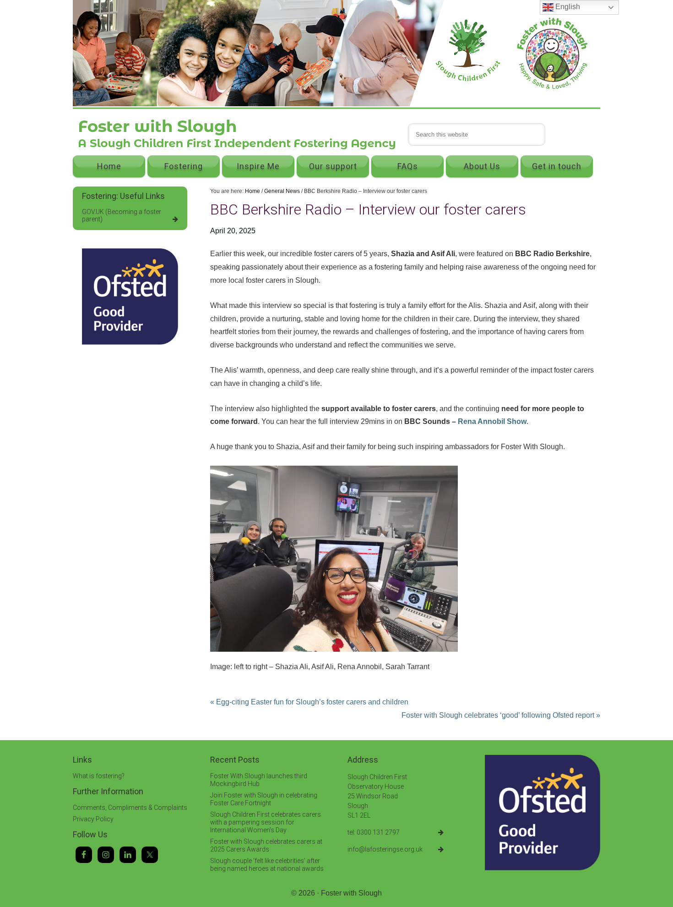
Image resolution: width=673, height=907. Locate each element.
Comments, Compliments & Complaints (130, 807)
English (567, 7)
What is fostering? (99, 776)
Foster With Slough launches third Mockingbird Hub (258, 779)
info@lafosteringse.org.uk (385, 849)
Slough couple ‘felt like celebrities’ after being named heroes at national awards (267, 864)
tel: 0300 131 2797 (373, 832)
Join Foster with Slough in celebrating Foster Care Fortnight (263, 799)
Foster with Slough (351, 893)
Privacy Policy (93, 819)
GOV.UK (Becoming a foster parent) (121, 215)
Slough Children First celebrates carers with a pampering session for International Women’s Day (265, 822)
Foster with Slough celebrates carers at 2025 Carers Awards (266, 845)
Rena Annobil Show (492, 421)
